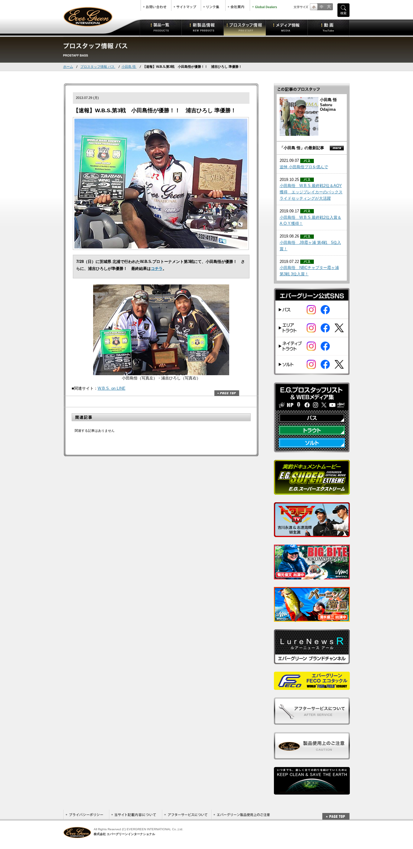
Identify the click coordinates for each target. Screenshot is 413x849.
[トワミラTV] (312, 533)
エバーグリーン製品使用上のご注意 (241, 815)
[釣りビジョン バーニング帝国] (312, 618)
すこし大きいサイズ (321, 6)
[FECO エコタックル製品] (312, 686)
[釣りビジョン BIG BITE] (312, 576)
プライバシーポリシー (86, 815)
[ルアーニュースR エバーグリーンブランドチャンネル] (312, 660)
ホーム (68, 66)
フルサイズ (329, 6)
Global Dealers (265, 5)
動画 (328, 27)
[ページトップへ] (336, 813)
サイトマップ (186, 5)
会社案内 (238, 5)
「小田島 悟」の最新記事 (302, 148)
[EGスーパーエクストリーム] (312, 491)
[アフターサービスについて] (312, 721)
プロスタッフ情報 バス (97, 66)
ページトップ (226, 393)
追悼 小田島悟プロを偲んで (304, 167)
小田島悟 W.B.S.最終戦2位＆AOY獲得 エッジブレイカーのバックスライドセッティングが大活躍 (311, 192)
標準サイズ (313, 6)
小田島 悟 (129, 66)
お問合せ (156, 5)
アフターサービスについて (186, 815)
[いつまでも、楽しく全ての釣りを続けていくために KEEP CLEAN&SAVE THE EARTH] (312, 791)
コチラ (157, 268)
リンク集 (213, 5)
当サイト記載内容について (135, 815)
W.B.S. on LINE (111, 388)
